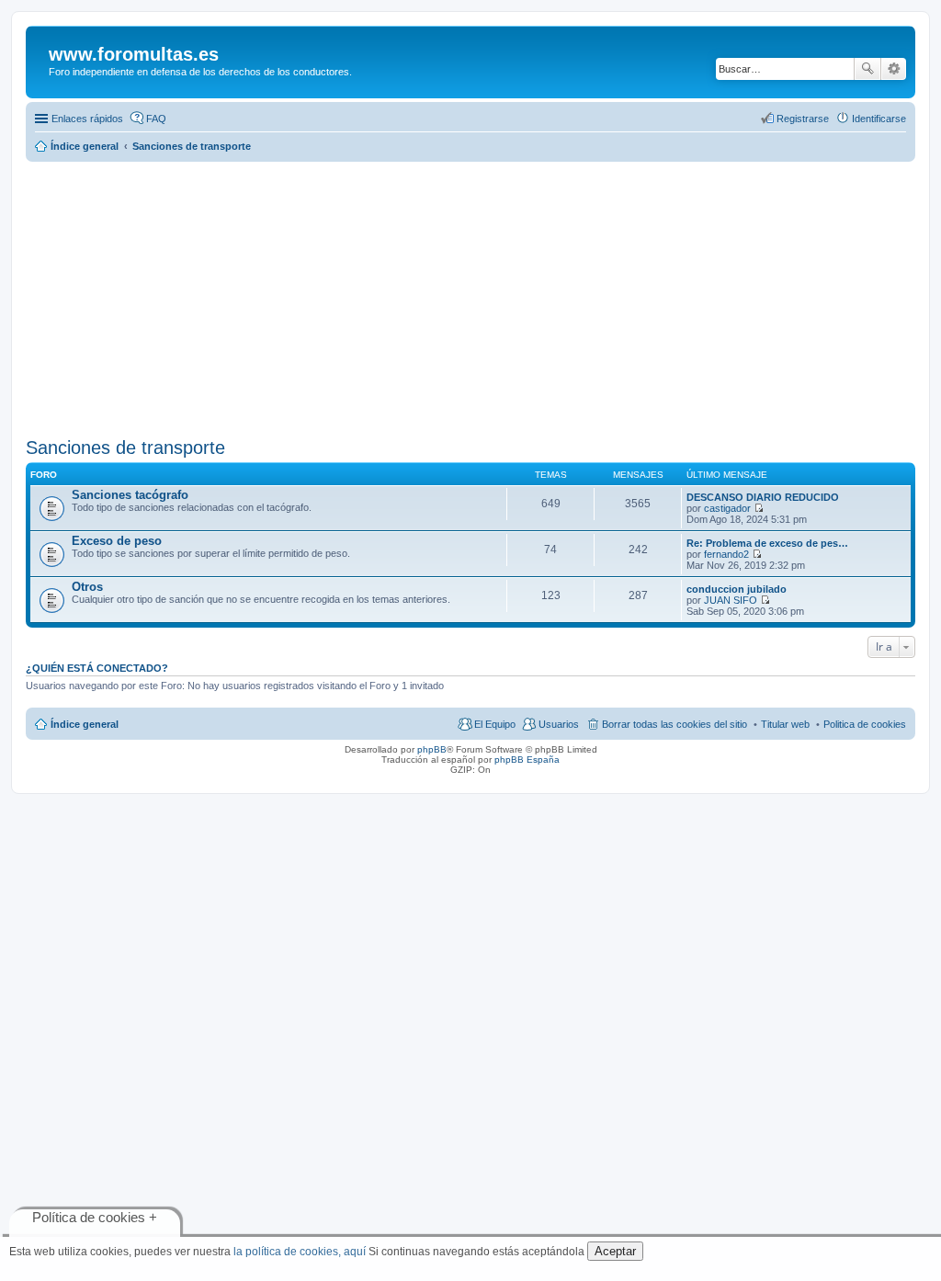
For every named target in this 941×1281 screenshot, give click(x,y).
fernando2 (726, 554)
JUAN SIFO (730, 600)
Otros (87, 587)
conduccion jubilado (736, 589)
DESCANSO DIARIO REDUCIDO (762, 497)
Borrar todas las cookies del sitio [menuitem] (674, 724)
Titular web (785, 724)
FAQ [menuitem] (156, 118)
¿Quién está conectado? (97, 668)
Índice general (85, 724)
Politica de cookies (864, 724)
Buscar (867, 69)
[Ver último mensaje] (759, 508)
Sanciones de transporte (125, 447)
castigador (727, 508)
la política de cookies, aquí (299, 1251)
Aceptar (615, 1251)
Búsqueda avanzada (893, 69)
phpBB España (527, 759)
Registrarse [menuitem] (803, 118)
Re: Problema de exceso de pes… (767, 543)
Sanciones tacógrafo (130, 495)
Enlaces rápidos (87, 118)
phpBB (432, 749)
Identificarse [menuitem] (879, 118)
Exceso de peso (117, 541)
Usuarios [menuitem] (559, 724)
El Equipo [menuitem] (495, 724)
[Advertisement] (470, 294)
